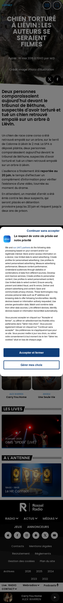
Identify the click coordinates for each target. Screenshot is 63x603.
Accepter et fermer (31, 352)
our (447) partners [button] (21, 247)
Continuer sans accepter (43, 231)
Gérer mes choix (31, 365)
